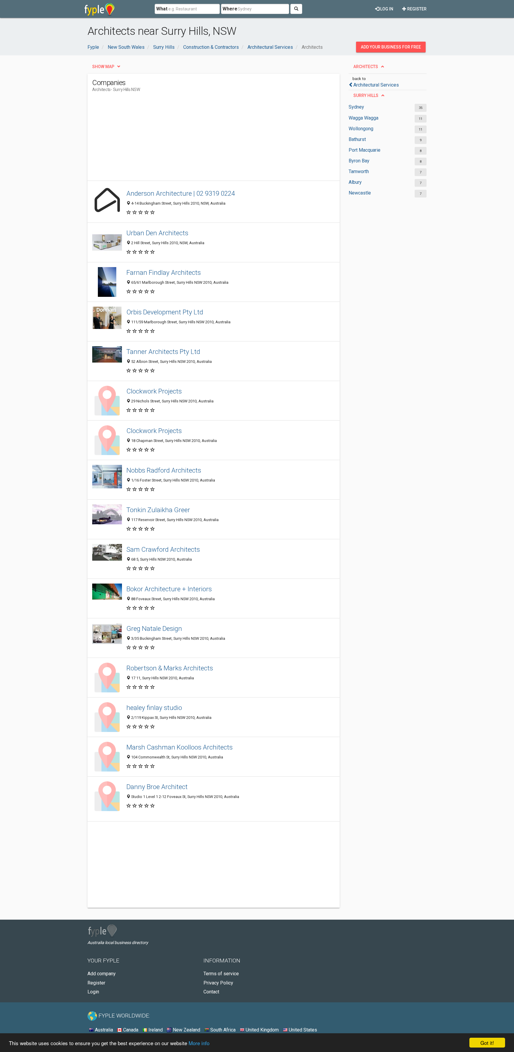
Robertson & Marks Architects (169, 668)
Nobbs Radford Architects (163, 470)
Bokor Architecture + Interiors (169, 589)
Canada (130, 1030)
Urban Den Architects (157, 233)
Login (93, 992)
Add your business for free (391, 47)
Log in (386, 9)
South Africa (222, 1030)
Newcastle (360, 193)
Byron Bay (359, 161)
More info (199, 1043)
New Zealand (186, 1030)
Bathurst (357, 139)
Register (416, 9)
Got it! (487, 1042)
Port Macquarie (364, 150)
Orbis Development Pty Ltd (164, 312)
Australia (103, 1030)
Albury (355, 182)
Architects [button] (365, 66)
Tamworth (359, 171)
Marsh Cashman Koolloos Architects (179, 747)
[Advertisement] (200, 139)
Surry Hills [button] (365, 95)
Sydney (356, 107)
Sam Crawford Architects (163, 549)
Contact (211, 992)
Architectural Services (376, 85)
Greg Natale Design (154, 628)
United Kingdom (262, 1030)
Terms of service (221, 973)
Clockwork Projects (154, 391)
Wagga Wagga (363, 118)
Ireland (155, 1030)
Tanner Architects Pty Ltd (163, 351)
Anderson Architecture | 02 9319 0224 (180, 193)
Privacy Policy (218, 983)
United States (302, 1030)
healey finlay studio (154, 707)
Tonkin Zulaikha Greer (158, 510)
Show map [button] (103, 66)
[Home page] (99, 8)
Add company (101, 973)
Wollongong (361, 128)
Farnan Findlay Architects (163, 272)
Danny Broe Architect (157, 787)
